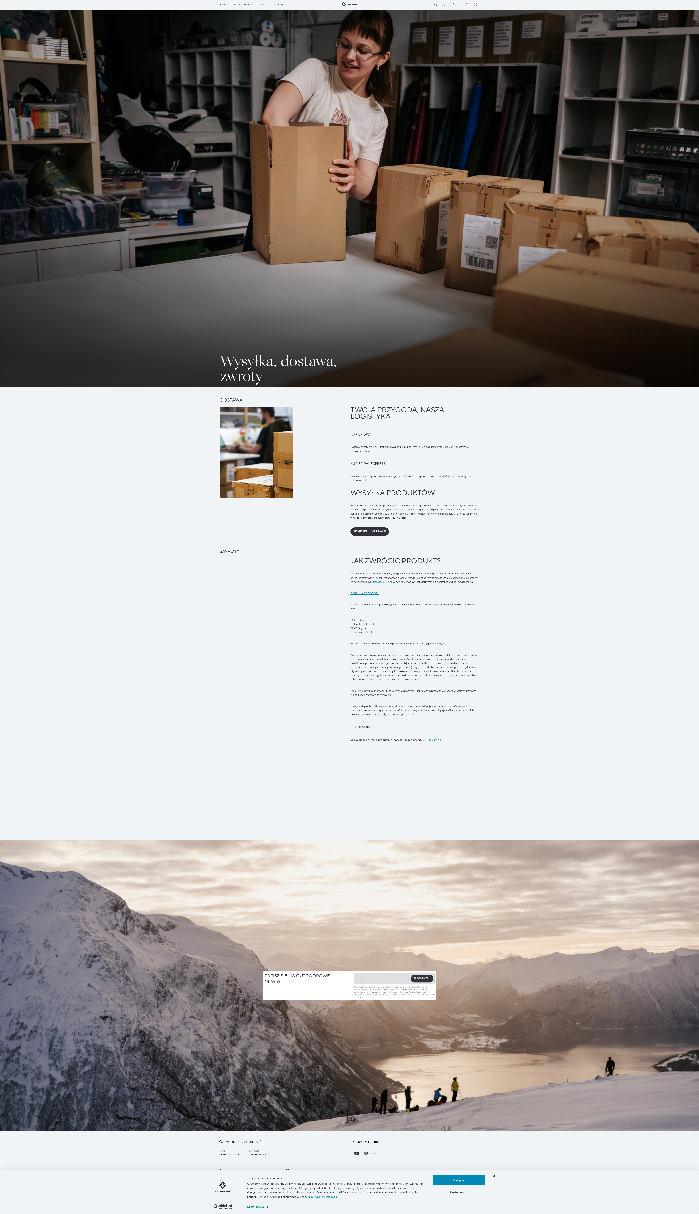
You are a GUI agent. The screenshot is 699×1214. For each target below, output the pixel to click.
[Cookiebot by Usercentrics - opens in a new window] (223, 1207)
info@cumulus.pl (229, 1154)
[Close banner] (494, 1176)
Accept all (459, 1180)
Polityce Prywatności (418, 992)
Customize (457, 1191)
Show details (255, 1206)
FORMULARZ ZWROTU (364, 593)
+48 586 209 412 (257, 1154)
